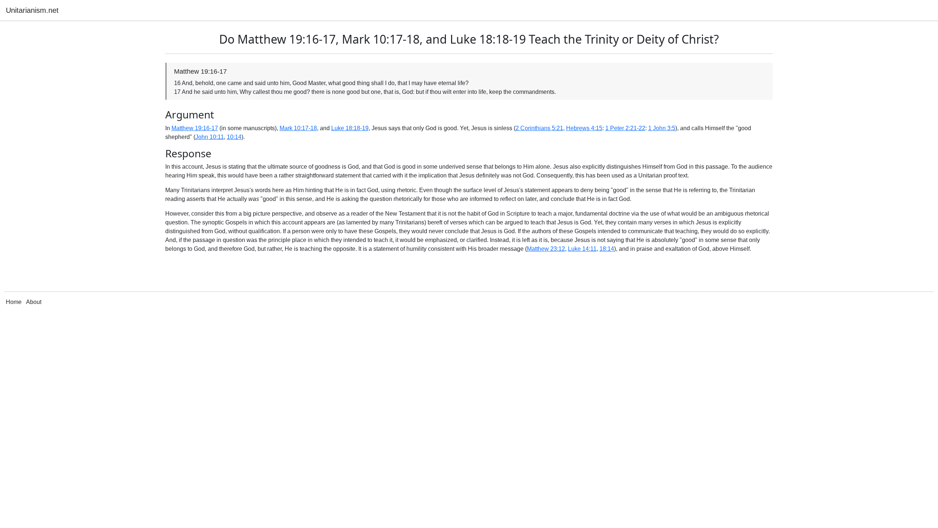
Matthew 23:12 (546, 249)
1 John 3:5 (661, 128)
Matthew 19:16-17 (194, 128)
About (33, 302)
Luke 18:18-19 (350, 128)
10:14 (234, 137)
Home (14, 302)
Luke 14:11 (582, 249)
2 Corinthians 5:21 (539, 128)
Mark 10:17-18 (298, 128)
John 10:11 (209, 137)
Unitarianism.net (32, 10)
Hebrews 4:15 (584, 128)
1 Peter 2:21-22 (625, 128)
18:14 (606, 249)
